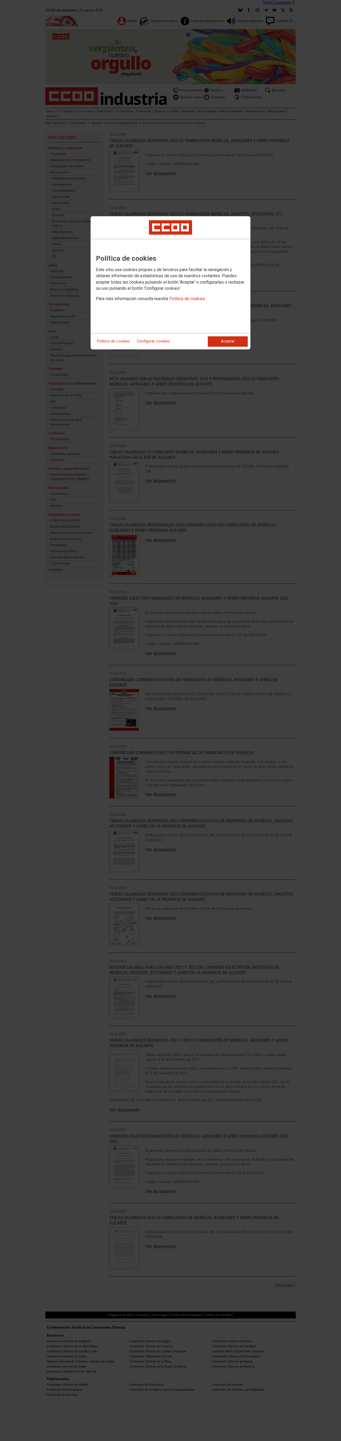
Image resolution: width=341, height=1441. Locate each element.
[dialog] (170, 282)
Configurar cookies (153, 341)
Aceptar (228, 341)
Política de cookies (187, 298)
